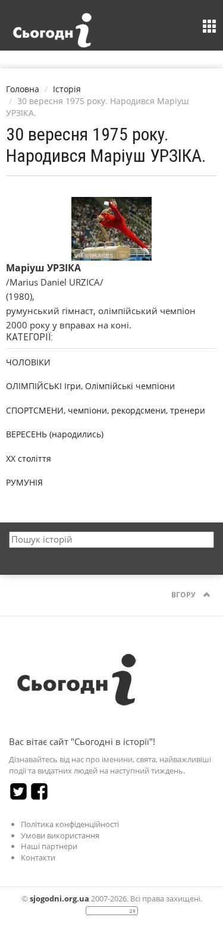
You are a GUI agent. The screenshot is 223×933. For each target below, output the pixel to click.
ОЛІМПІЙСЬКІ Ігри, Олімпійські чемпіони (90, 386)
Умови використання (60, 835)
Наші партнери (49, 846)
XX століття (28, 458)
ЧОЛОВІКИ (28, 362)
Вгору (184, 595)
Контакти (38, 857)
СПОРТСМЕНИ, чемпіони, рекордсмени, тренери (105, 410)
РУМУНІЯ (24, 482)
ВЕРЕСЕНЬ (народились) (54, 434)
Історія (67, 89)
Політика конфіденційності (70, 824)
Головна (22, 89)
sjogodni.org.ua (59, 898)
